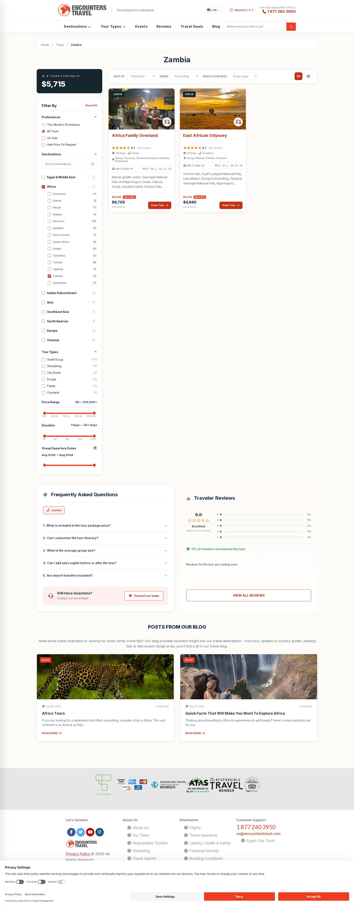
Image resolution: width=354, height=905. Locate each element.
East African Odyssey (205, 135)
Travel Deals (191, 26)
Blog (216, 26)
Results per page (215, 76)
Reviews (164, 26)
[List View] (308, 76)
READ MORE (50, 733)
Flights (194, 828)
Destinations (75, 26)
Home (45, 45)
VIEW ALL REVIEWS (249, 595)
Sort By (119, 76)
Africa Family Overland (135, 135)
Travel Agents (144, 858)
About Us (140, 828)
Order (164, 76)
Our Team (140, 835)
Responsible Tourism (150, 843)
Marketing (141, 851)
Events (141, 26)
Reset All (91, 105)
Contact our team (146, 595)
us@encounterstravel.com (258, 833)
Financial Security (203, 851)
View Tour (157, 205)
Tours (60, 45)
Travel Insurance (202, 835)
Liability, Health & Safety (209, 843)
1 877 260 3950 (281, 11)
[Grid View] (298, 76)
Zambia (56, 510)
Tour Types (111, 26)
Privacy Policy (78, 854)
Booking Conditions (205, 858)
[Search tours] (291, 27)
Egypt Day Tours (260, 840)
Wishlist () (244, 10)
